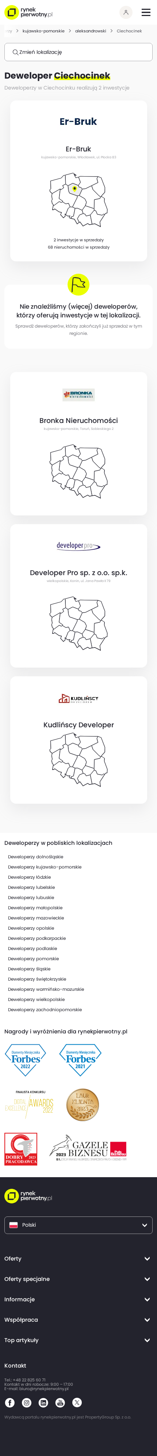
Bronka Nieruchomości (78, 420)
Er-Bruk (78, 149)
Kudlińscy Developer (78, 725)
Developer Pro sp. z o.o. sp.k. (78, 573)
